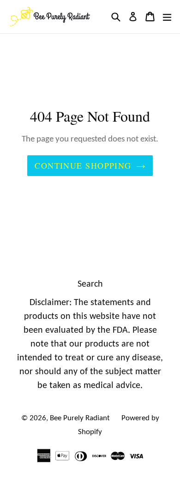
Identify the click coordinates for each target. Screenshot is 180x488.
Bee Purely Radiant (80, 418)
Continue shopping (83, 165)
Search (90, 284)
